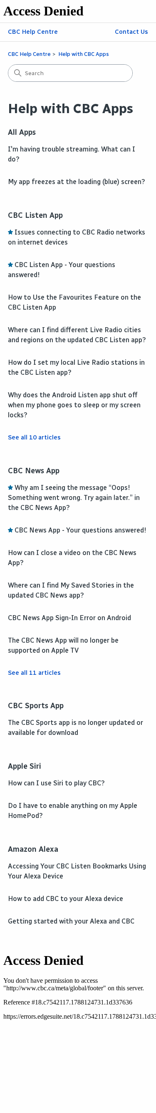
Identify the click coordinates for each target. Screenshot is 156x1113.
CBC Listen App (35, 215)
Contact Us (131, 31)
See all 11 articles (34, 672)
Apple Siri (24, 766)
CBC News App (33, 470)
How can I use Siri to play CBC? (56, 783)
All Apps (22, 132)
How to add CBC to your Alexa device (65, 899)
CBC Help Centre (33, 31)
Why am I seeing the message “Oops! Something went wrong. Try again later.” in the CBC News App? (74, 498)
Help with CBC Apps (83, 54)
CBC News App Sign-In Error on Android (69, 618)
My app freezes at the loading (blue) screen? (76, 182)
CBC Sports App (36, 705)
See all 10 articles (34, 437)
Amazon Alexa (33, 849)
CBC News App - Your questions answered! (80, 530)
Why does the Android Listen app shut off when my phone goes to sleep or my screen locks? (74, 405)
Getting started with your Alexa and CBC (71, 921)
